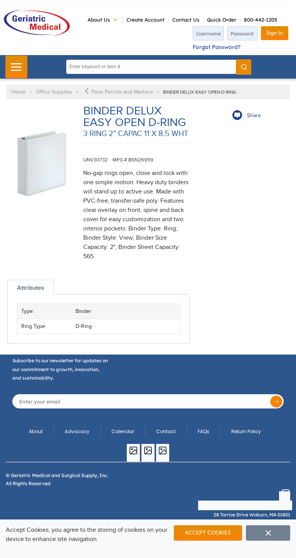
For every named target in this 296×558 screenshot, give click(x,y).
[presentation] (30, 288)
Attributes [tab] (30, 288)
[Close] (268, 533)
